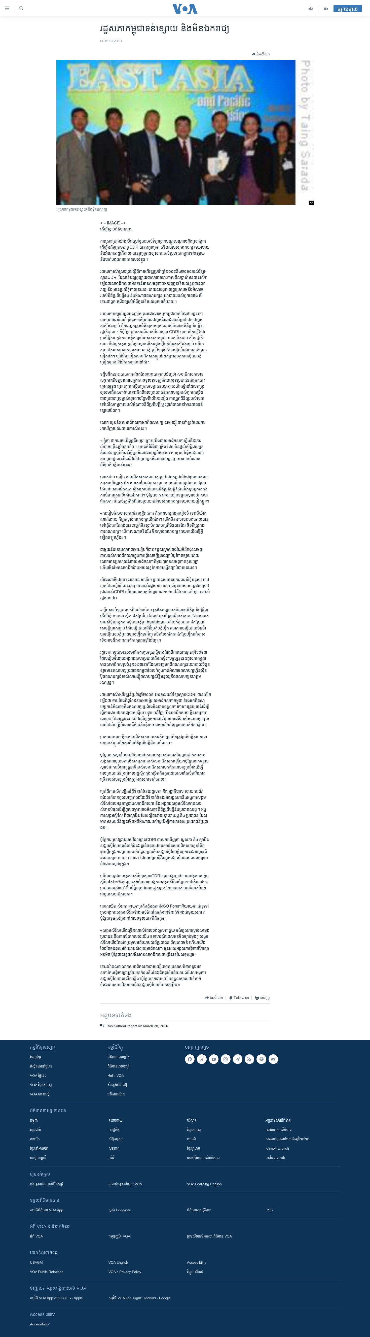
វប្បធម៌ (191, 1139)
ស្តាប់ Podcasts (119, 1210)
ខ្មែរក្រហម (193, 1148)
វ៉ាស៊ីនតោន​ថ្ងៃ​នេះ (41, 1066)
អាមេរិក (35, 1139)
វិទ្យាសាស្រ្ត (194, 1130)
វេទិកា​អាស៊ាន (116, 1094)
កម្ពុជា (34, 1120)
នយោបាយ (115, 1120)
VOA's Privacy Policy (124, 1272)
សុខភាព (114, 1148)
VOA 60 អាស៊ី (40, 1094)
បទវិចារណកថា (275, 1158)
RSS (269, 1210)
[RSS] (249, 1059)
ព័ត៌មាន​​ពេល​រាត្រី (118, 1066)
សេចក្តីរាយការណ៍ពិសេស (203, 1158)
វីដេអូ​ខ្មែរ (35, 1057)
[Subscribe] (273, 1059)
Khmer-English (277, 1148)
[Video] (326, 9)
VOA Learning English (204, 1184)
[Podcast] (261, 1059)
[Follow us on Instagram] (225, 1059)
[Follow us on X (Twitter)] (201, 1059)
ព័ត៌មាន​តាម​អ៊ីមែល (199, 1210)
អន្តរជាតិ (35, 1130)
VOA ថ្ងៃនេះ (38, 1076)
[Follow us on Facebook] (190, 1059)
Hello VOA (115, 1076)
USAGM (36, 1262)
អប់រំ (111, 1158)
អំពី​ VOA (36, 1236)
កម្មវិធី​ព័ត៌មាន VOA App (46, 1210)
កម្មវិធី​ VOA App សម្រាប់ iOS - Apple (56, 1298)
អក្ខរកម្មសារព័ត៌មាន (278, 1120)
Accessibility (196, 1262)
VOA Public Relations (46, 1272)
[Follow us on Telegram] (237, 1059)
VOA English (118, 1262)
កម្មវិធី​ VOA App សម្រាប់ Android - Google (139, 1298)
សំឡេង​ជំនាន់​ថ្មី (117, 1085)
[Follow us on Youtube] (213, 1059)
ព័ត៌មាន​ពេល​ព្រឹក (118, 1057)
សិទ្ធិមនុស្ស (115, 1139)
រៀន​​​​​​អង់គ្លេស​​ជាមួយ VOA (125, 1184)
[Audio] (310, 9)
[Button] (261, 54)
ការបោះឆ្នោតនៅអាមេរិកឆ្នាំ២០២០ (287, 1139)
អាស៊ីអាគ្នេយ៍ (38, 1158)
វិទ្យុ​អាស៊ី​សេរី (195, 1272)
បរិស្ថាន (192, 1120)
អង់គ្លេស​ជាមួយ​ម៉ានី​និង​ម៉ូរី (46, 1184)
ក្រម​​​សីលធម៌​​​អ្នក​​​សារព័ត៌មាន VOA (209, 1236)
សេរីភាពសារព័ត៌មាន (279, 1130)
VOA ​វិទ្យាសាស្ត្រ (41, 1085)
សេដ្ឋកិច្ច (114, 1130)
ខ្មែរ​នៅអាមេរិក (39, 1148)
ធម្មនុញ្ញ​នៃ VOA (119, 1236)
